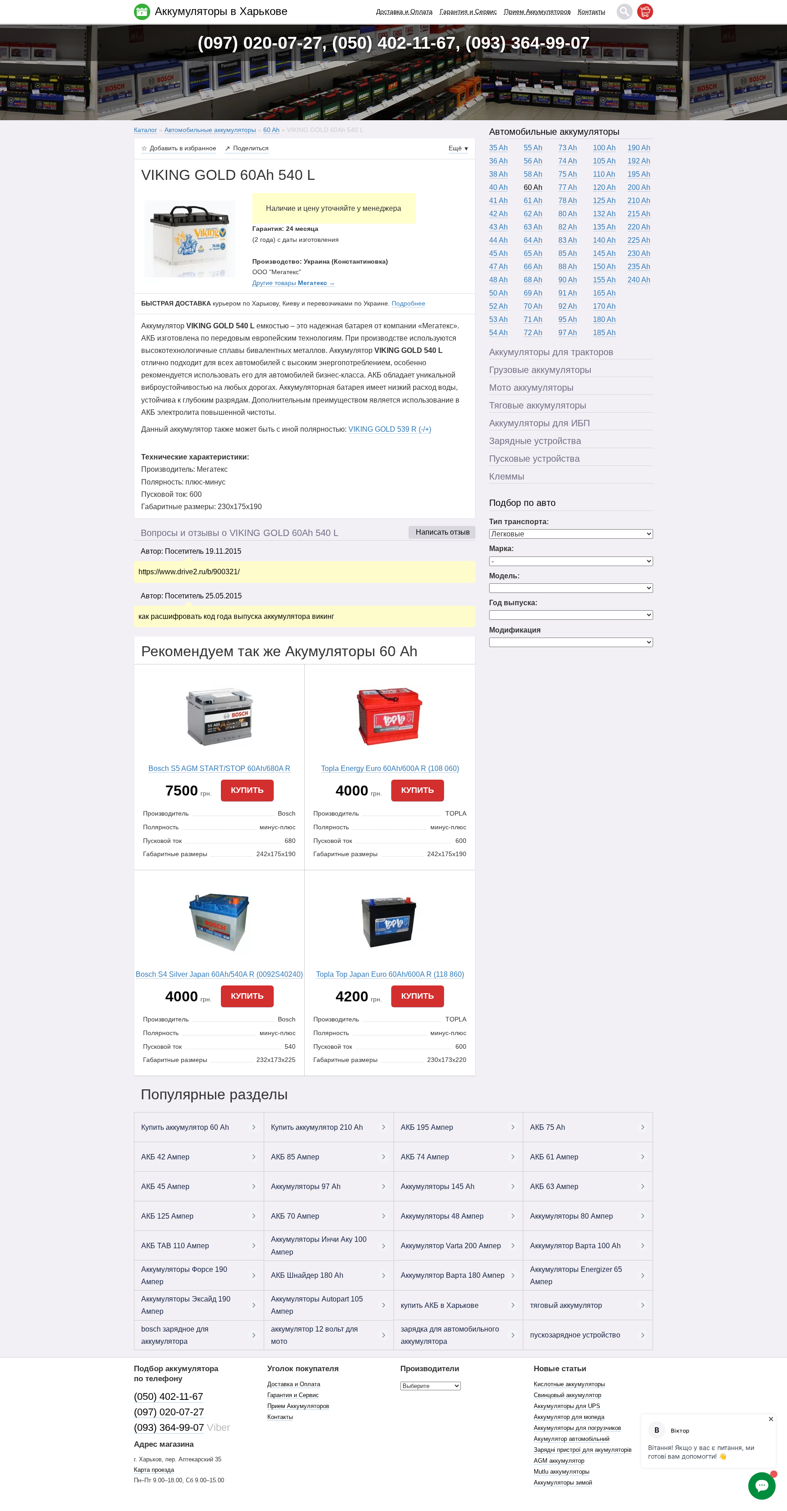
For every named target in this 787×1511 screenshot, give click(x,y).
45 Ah (498, 253)
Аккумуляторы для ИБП (539, 423)
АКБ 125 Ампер (167, 1216)
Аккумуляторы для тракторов (551, 352)
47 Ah (498, 267)
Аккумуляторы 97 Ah (306, 1186)
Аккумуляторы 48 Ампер (442, 1216)
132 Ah (604, 214)
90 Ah (567, 280)
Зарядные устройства (535, 441)
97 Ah (567, 333)
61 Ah (533, 200)
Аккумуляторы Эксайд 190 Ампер (185, 1305)
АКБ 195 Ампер (427, 1127)
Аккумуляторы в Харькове (221, 11)
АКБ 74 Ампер (425, 1157)
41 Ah (498, 200)
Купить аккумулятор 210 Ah (317, 1127)
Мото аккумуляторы (531, 388)
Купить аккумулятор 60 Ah (185, 1127)
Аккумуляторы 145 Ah (438, 1186)
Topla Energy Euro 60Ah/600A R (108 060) (390, 768)
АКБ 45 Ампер (165, 1186)
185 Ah (604, 333)
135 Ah (604, 227)
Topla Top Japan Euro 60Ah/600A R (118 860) (390, 974)
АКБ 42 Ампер (165, 1157)
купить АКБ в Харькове (440, 1305)
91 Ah (567, 293)
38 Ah (498, 174)
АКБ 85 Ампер (295, 1157)
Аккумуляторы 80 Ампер (571, 1216)
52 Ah (498, 306)
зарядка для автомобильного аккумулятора (450, 1335)
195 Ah (639, 174)
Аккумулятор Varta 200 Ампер (451, 1246)
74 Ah (567, 161)
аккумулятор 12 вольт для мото (314, 1335)
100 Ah (604, 148)
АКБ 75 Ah (547, 1127)
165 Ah (604, 293)
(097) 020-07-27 (169, 1412)
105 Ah (604, 161)
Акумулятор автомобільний (571, 1438)
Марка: (501, 548)
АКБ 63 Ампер (554, 1186)
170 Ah (604, 306)
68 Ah (533, 280)
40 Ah (498, 187)
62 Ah (533, 214)
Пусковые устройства (534, 459)
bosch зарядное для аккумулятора (175, 1335)
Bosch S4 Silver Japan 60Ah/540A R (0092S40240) (219, 974)
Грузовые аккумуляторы (540, 370)
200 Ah (639, 187)
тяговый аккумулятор (566, 1305)
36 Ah (498, 161)
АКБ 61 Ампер (554, 1157)
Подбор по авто (522, 503)
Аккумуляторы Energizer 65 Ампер (576, 1276)
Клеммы (506, 476)
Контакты (591, 11)
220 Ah (639, 227)
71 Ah (533, 319)
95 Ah (567, 319)
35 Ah (498, 148)
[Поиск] (625, 12)
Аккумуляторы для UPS (567, 1406)
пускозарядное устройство (575, 1335)
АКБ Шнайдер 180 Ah (307, 1275)
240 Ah (639, 280)
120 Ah (604, 187)
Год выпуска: (513, 603)
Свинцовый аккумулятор (567, 1395)
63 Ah (533, 227)
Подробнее (408, 303)
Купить (247, 790)
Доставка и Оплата (404, 11)
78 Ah (567, 200)
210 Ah (639, 200)
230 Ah (639, 253)
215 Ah (639, 214)
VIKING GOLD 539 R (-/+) (389, 429)
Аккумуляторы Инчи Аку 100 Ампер (319, 1245)
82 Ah (567, 227)
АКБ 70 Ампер (295, 1216)
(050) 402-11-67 (168, 1396)
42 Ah (498, 214)
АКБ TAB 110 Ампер (175, 1246)
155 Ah (604, 280)
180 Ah (604, 319)
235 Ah (639, 267)
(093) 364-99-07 (169, 1427)
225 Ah (639, 240)
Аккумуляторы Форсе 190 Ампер (184, 1276)
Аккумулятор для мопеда (569, 1417)
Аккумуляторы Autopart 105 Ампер (317, 1305)
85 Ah (567, 253)
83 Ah (567, 240)
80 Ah (567, 214)
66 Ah (533, 267)
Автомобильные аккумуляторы (554, 132)
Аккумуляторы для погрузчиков (577, 1427)
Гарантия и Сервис (468, 11)
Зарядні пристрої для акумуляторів (583, 1449)
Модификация (515, 630)
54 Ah (498, 333)
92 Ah (567, 306)
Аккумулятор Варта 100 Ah (575, 1246)
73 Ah (567, 148)
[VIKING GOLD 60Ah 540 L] (189, 238)
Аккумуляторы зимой (563, 1482)
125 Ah (604, 200)
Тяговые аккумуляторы (537, 405)
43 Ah (498, 227)
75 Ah (567, 174)
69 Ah (533, 293)
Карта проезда (154, 1469)
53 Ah (498, 319)
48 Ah (498, 280)
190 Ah (639, 148)
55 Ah (533, 148)
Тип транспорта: (519, 522)
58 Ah (533, 174)
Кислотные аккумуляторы (569, 1384)
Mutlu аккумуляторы (561, 1471)
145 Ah (604, 253)
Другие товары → (293, 282)
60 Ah (533, 187)
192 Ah (639, 161)
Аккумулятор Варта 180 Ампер (453, 1275)
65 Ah (533, 253)
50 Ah (498, 293)
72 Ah (533, 333)
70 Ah (533, 306)
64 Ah (533, 240)
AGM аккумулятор (559, 1460)
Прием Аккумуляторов (537, 11)
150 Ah (604, 267)
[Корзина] (645, 12)
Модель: (504, 576)
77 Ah (567, 187)
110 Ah (604, 174)
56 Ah (533, 161)
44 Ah (498, 240)
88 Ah (567, 267)
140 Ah (604, 240)
